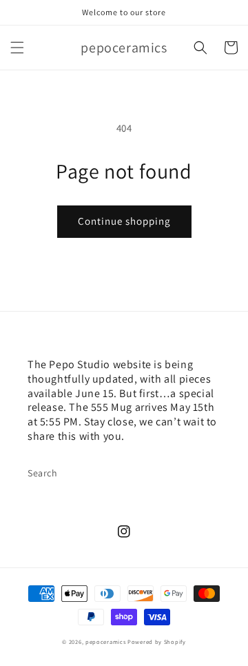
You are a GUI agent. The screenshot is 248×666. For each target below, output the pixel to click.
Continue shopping (124, 221)
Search (43, 473)
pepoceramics (105, 641)
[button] (17, 47)
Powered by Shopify (156, 641)
